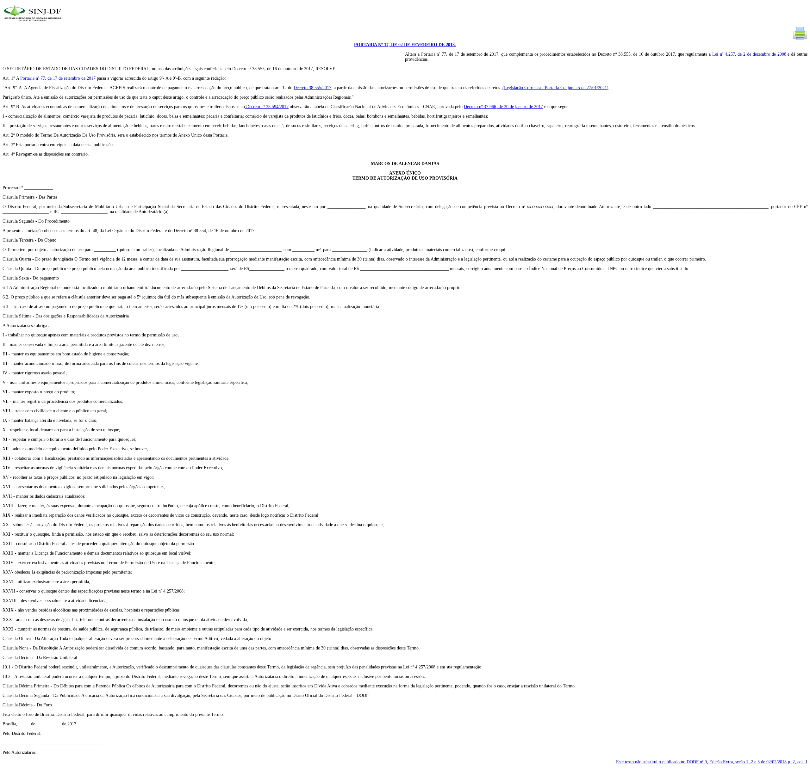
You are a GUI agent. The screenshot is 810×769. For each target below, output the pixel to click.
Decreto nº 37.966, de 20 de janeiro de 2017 (503, 106)
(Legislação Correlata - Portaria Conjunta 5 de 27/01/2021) (555, 87)
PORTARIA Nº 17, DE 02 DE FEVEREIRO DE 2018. (405, 44)
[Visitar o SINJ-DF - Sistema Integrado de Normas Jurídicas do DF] (33, 23)
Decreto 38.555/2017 (312, 87)
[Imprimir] (799, 39)
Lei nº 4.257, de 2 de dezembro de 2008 (749, 54)
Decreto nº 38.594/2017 (267, 106)
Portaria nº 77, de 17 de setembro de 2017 (58, 78)
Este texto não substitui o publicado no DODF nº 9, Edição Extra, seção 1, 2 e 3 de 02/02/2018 (711, 762)
